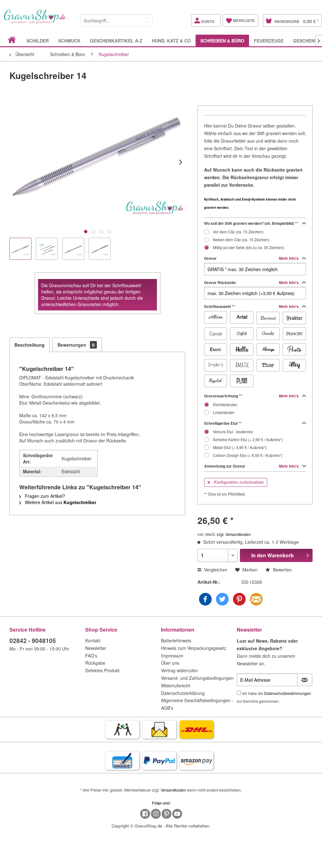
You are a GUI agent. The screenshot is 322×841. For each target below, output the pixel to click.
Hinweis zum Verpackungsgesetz (193, 648)
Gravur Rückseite (252, 282)
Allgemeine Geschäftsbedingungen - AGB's (197, 704)
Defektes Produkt (102, 670)
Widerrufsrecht (175, 685)
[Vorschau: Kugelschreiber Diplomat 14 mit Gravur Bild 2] (73, 249)
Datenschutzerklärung (183, 693)
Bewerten (282, 569)
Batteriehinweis (176, 640)
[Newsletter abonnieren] (304, 679)
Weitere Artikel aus (60, 502)
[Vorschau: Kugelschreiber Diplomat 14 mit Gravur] (20, 249)
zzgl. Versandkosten (234, 534)
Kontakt (92, 640)
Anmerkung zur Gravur (252, 466)
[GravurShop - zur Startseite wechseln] (35, 22)
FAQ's (91, 655)
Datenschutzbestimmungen (287, 693)
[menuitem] (116, 19)
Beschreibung (29, 345)
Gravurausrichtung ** (252, 396)
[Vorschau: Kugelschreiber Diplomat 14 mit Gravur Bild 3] (100, 249)
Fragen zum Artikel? (44, 496)
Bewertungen (76, 345)
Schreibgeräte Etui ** (223, 423)
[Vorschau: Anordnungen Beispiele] (47, 249)
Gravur (252, 258)
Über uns (170, 663)
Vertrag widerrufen (179, 670)
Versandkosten (173, 790)
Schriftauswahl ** (252, 306)
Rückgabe (95, 663)
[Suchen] (146, 20)
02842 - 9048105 (32, 640)
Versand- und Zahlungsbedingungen (197, 678)
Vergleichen (215, 569)
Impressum (172, 655)
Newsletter (95, 648)
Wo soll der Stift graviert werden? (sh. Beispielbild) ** (251, 223)
